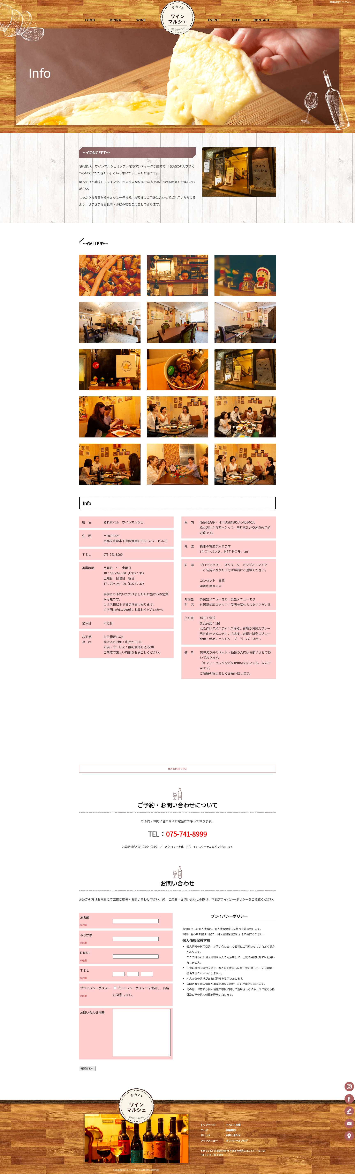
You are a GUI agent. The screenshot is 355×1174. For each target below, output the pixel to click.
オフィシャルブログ (237, 1140)
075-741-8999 (186, 833)
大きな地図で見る (177, 768)
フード (92, 20)
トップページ (208, 1124)
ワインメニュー (145, 20)
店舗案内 (236, 20)
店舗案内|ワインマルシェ (341, 1)
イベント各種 (209, 20)
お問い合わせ (262, 20)
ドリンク (119, 20)
